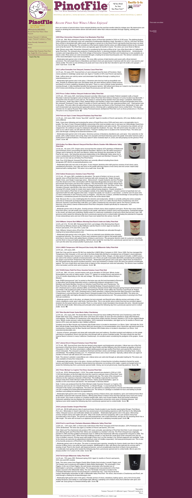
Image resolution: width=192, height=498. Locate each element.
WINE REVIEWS (79, 15)
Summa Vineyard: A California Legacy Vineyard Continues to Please (39, 38)
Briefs (30, 48)
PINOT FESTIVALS (128, 15)
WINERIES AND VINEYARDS (98, 15)
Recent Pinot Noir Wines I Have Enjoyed (38, 33)
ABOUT (139, 15)
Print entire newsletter (156, 22)
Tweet (151, 31)
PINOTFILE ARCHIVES (62, 15)
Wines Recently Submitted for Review (37, 43)
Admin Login (113, 496)
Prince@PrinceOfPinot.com (100, 496)
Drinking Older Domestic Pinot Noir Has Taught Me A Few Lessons (39, 52)
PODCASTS (114, 15)
